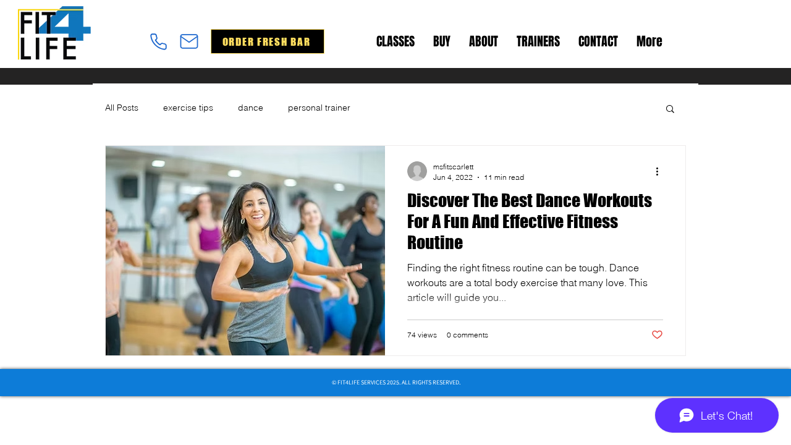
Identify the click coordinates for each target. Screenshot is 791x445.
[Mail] (189, 41)
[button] (670, 109)
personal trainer (319, 107)
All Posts (121, 107)
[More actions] (661, 171)
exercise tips (188, 107)
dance (250, 107)
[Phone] (158, 41)
